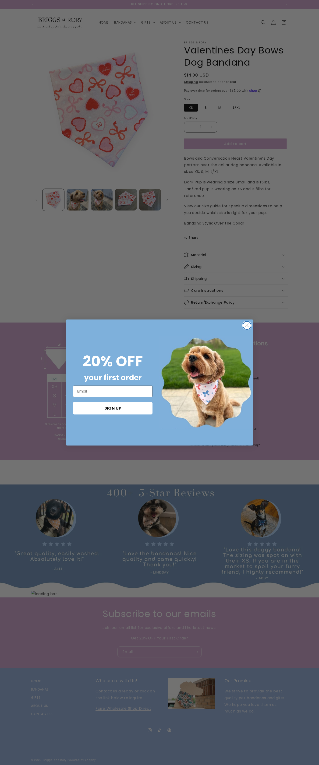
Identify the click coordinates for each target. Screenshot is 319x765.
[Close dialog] (247, 325)
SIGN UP (112, 408)
